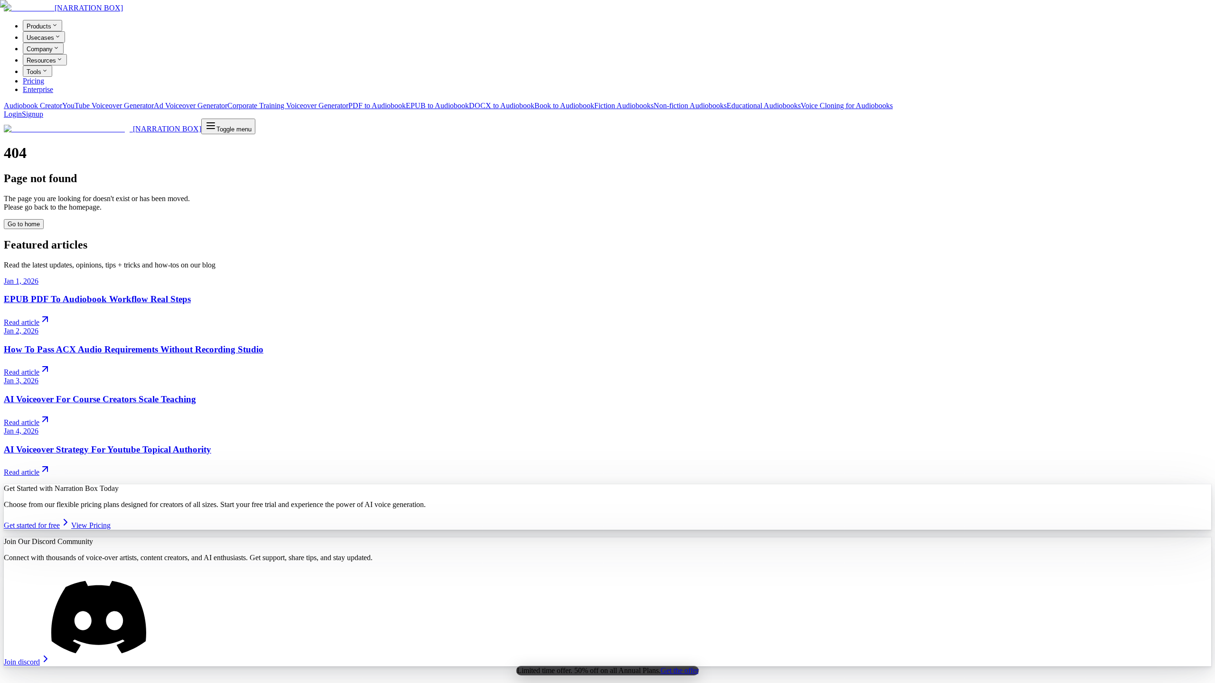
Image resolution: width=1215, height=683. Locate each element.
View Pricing (91, 525)
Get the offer (680, 670)
